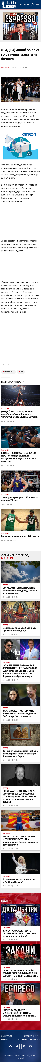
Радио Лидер (8, 4)
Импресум (6, 1036)
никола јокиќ (9, 372)
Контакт (5, 1039)
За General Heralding (29, 1039)
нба (21, 372)
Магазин (5, 67)
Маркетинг (30, 1036)
